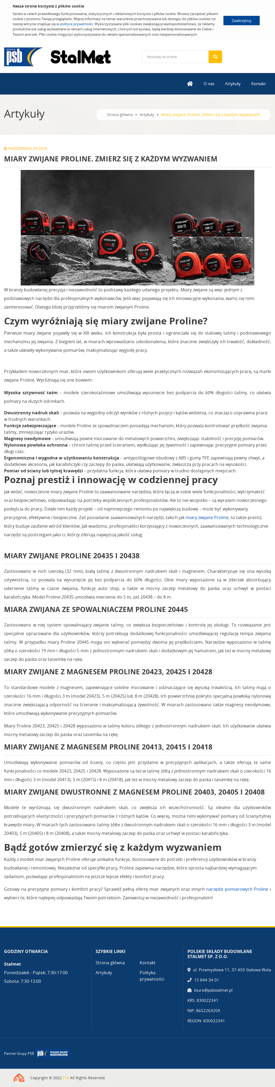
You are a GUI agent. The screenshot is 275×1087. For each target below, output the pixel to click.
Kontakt (258, 83)
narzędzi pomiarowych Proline (237, 889)
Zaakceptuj (241, 20)
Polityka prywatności (152, 976)
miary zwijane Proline (207, 517)
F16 (66, 1077)
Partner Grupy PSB (19, 1053)
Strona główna (120, 114)
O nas (209, 83)
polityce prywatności (76, 23)
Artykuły (233, 83)
